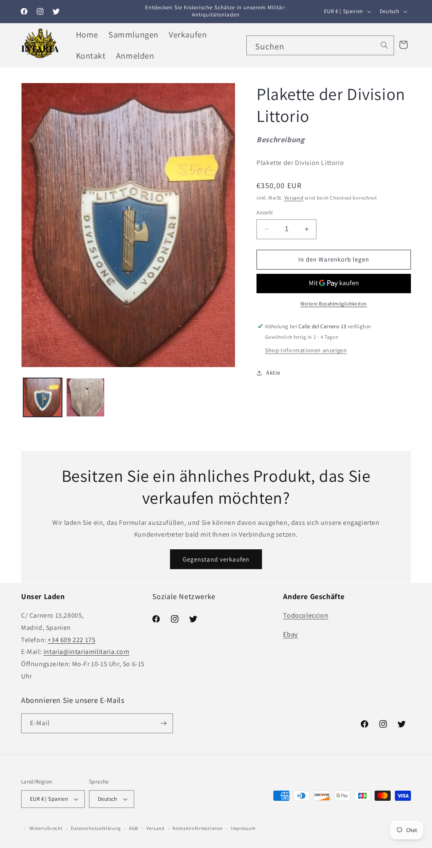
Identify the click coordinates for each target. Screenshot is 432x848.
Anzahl (264, 212)
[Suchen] (384, 45)
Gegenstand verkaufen (216, 559)
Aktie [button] (273, 372)
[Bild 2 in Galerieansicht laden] (85, 397)
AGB (133, 828)
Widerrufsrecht (46, 828)
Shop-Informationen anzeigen (306, 350)
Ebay (290, 634)
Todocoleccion (305, 615)
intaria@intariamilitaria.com (86, 651)
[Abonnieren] (163, 723)
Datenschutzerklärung (96, 828)
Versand (294, 197)
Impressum (243, 828)
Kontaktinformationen (197, 828)
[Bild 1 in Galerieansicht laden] (42, 397)
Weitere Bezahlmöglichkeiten (333, 303)
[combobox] (320, 45)
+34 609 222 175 (71, 639)
